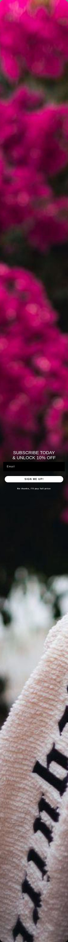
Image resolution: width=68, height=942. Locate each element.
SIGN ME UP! (34, 479)
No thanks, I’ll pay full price (34, 489)
